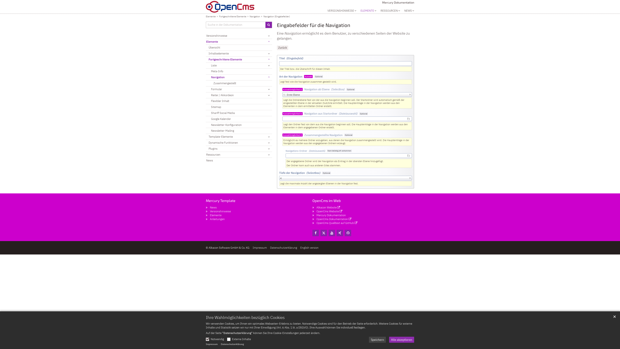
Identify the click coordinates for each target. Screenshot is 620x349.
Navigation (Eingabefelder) (277, 16)
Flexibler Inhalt (220, 101)
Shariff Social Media (223, 113)
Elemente (211, 16)
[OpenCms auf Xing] (340, 233)
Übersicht (214, 47)
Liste (214, 65)
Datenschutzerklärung (232, 344)
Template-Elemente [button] (221, 136)
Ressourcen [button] (389, 10)
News (408, 10)
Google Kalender (221, 119)
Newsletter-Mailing (222, 130)
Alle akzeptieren (401, 340)
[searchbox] (235, 25)
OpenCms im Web (326, 200)
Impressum (212, 344)
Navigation (255, 16)
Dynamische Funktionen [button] (223, 142)
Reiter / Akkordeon (222, 95)
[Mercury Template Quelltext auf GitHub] (348, 233)
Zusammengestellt (224, 83)
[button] (269, 66)
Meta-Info (217, 71)
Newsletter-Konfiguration (226, 125)
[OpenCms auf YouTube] (332, 233)
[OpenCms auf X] (323, 233)
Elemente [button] (367, 10)
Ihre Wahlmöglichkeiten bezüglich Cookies (245, 317)
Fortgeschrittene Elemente (232, 16)
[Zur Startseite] (230, 7)
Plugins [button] (213, 148)
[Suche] (268, 25)
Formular (216, 89)
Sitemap (216, 107)
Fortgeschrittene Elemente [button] (225, 59)
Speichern (377, 340)
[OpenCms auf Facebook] (315, 233)
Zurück (282, 47)
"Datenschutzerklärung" (237, 333)
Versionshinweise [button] (340, 10)
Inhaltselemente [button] (219, 53)
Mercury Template (220, 200)
